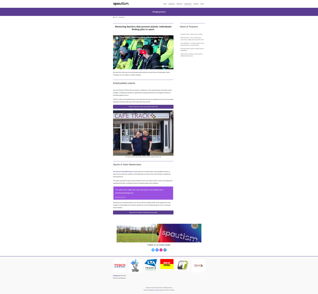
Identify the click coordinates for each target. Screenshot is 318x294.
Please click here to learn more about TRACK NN (143, 106)
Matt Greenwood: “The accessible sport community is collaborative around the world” (192, 38)
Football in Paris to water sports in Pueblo (191, 34)
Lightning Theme (159, 290)
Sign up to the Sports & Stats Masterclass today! (143, 212)
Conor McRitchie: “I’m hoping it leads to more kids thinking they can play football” (192, 44)
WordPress (151, 290)
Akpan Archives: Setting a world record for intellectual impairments (191, 54)
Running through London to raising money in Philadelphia (192, 49)
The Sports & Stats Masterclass (123, 171)
